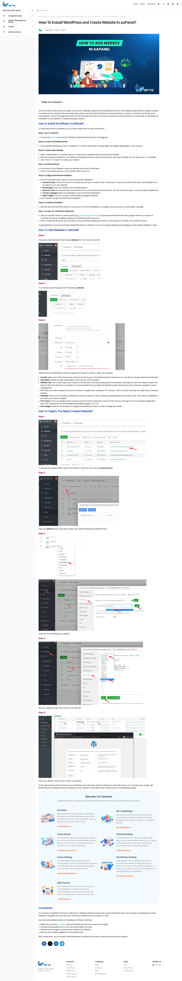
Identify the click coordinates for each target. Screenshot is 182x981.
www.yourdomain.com (88, 215)
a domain (61, 924)
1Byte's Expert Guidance (54, 16)
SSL (146, 157)
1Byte (41, 16)
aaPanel (54, 137)
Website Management (73, 16)
